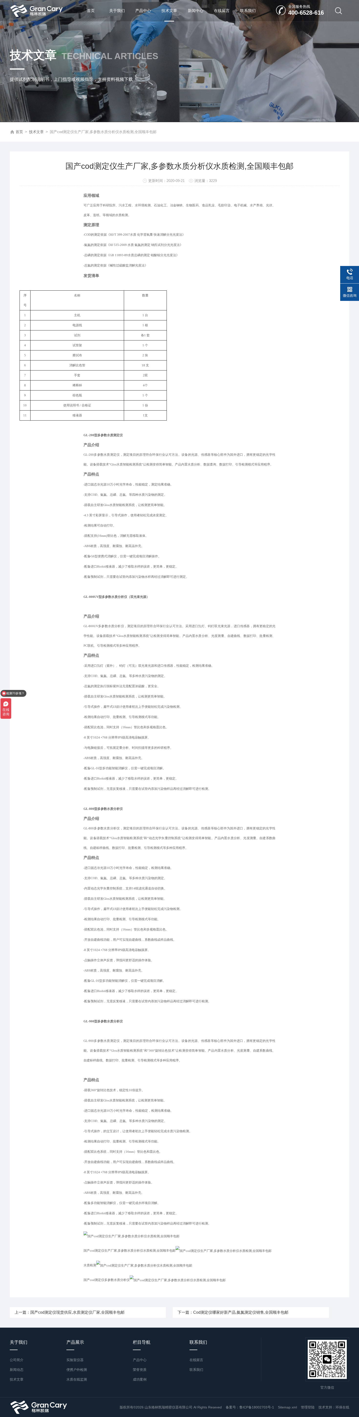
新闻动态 (16, 1370)
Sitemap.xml (287, 1407)
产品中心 (143, 11)
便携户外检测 (76, 1370)
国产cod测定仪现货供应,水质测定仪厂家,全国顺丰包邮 (77, 1312)
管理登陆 (308, 1407)
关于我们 (117, 11)
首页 (91, 11)
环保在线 (342, 1407)
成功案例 (140, 1379)
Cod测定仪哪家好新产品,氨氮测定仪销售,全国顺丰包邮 (240, 1312)
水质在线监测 (76, 1379)
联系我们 (248, 11)
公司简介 (16, 1360)
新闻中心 (195, 11)
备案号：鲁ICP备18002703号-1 (250, 1407)
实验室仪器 (75, 1360)
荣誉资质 (140, 1370)
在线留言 (222, 11)
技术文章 (169, 11)
